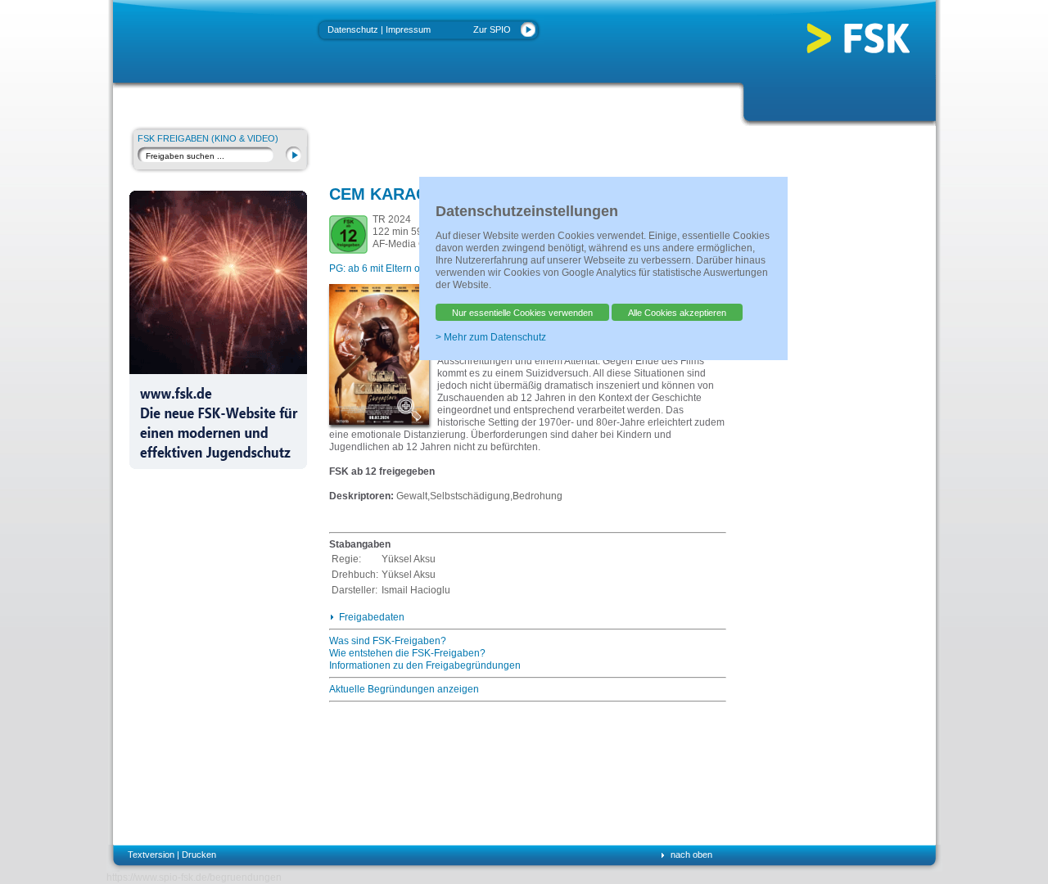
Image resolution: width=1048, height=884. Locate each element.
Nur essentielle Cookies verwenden (522, 313)
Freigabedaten (371, 617)
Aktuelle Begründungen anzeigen (404, 689)
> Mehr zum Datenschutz (491, 337)
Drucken (199, 854)
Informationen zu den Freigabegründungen (425, 665)
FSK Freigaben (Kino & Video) (208, 138)
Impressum (408, 29)
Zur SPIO (492, 29)
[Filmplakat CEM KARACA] (411, 408)
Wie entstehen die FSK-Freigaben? (407, 653)
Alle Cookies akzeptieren (677, 313)
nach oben (691, 854)
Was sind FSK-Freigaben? (387, 641)
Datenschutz (353, 29)
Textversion (151, 854)
